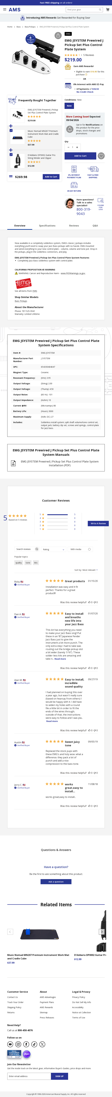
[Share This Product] (58, 35)
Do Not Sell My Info (81, 1002)
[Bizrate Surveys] (17, 1056)
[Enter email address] (31, 1076)
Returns (11, 1012)
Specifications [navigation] (47, 225)
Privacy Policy (78, 997)
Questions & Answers (56, 850)
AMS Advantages (48, 997)
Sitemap (44, 1012)
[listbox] (85, 106)
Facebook (26, 1044)
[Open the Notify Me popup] (69, 129)
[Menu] (4, 9)
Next (102, 932)
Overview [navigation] (19, 225)
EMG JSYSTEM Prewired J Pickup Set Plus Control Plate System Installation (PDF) (60, 463)
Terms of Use (78, 1017)
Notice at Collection (81, 1012)
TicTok (34, 1044)
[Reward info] (86, 74)
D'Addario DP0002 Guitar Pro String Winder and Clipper (41, 156)
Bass (19, 27)
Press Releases (47, 1017)
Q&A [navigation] (95, 225)
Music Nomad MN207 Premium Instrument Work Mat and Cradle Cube (43, 134)
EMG (68, 33)
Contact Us (12, 997)
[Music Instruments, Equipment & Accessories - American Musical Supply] (14, 9)
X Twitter (42, 1044)
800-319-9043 (84, 211)
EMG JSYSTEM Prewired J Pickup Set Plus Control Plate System (43, 111)
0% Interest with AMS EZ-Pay (88, 84)
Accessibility (77, 1007)
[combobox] (84, 9)
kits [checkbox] (35, 562)
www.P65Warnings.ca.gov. (73, 273)
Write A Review (98, 523)
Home (9, 27)
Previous (10, 932)
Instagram (18, 1044)
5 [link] (79, 55)
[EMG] (23, 288)
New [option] (69, 105)
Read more (60, 658)
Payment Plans (47, 1002)
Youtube (10, 1044)
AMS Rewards (46, 1007)
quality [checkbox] (19, 562)
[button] (107, 10)
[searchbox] (24, 549)
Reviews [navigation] (74, 225)
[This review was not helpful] (95, 602)
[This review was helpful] (89, 602)
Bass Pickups (30, 27)
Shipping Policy (14, 1007)
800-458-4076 (25, 1030)
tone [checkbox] (28, 562)
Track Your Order (15, 1002)
